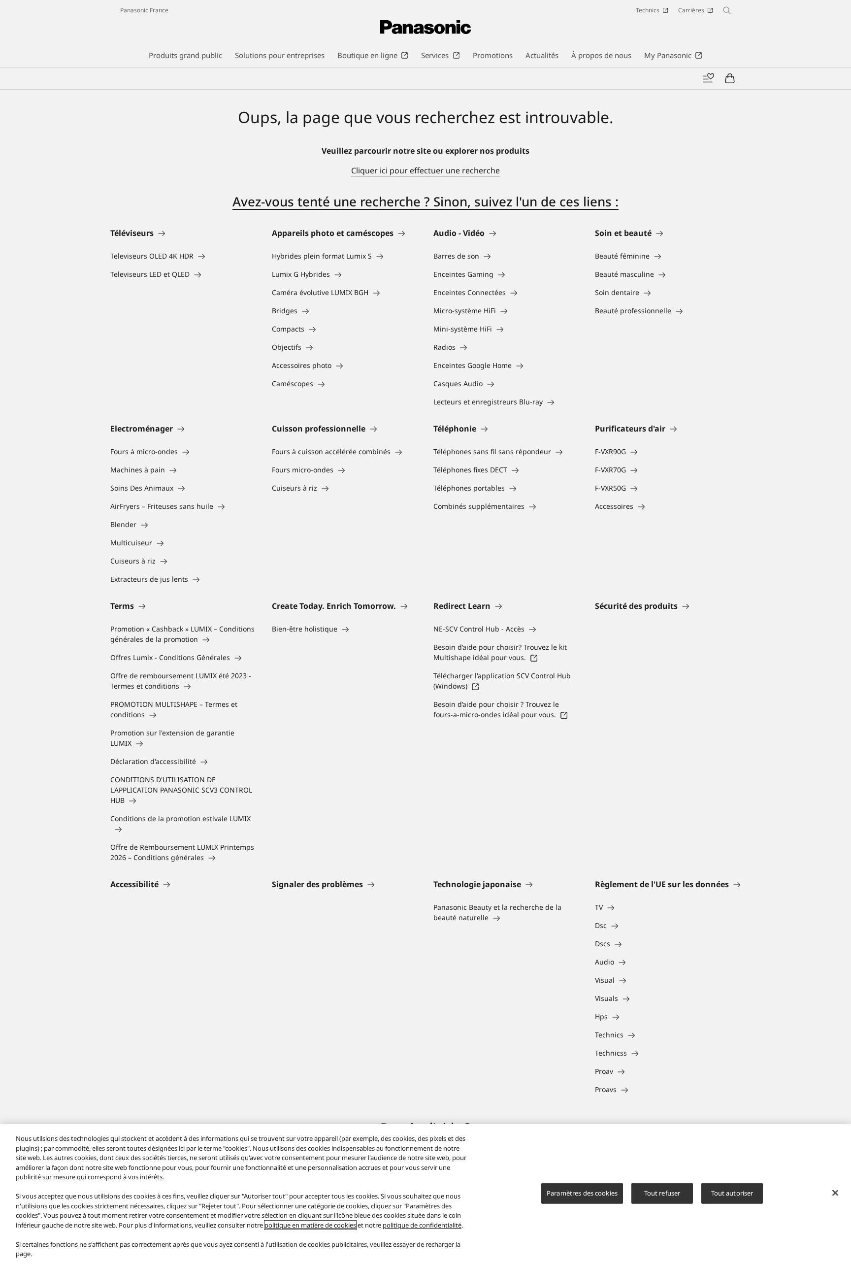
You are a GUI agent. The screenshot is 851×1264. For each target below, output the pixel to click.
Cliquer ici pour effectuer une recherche (425, 170)
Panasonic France (144, 10)
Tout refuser (662, 1193)
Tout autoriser (732, 1193)
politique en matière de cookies (310, 1225)
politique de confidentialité (422, 1225)
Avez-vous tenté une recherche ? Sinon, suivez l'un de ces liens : (425, 201)
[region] (425, 1194)
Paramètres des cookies (582, 1193)
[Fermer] (835, 1193)
